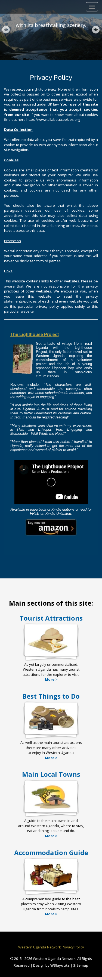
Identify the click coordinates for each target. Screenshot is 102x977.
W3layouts (60, 965)
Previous (6, 30)
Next (96, 30)
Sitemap (80, 965)
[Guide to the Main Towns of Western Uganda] (51, 809)
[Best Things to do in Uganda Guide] (51, 731)
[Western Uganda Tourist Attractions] (51, 653)
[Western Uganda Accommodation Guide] (51, 887)
